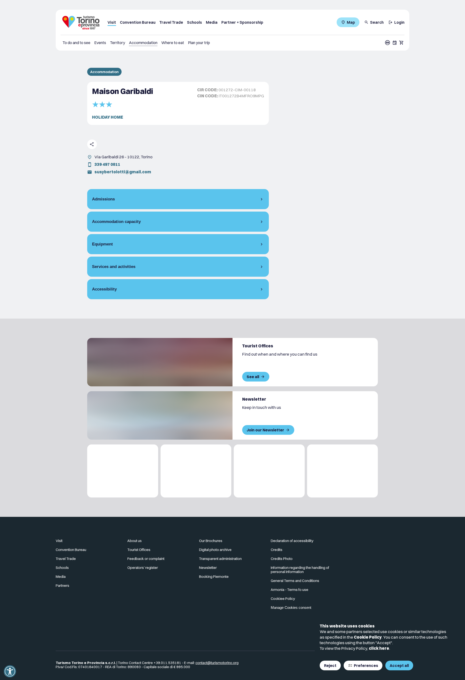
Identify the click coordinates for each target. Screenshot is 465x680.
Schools (194, 22)
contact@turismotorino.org (217, 662)
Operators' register (142, 567)
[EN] (387, 43)
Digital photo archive (215, 549)
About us (134, 540)
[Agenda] (395, 43)
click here (379, 648)
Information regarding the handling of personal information (300, 569)
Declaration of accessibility (292, 540)
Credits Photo (282, 558)
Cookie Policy (368, 637)
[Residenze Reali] (269, 470)
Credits (276, 549)
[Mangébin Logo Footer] (196, 470)
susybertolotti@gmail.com (122, 171)
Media (211, 22)
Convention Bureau (137, 22)
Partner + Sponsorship (242, 22)
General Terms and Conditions (295, 580)
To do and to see (76, 42)
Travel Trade (171, 22)
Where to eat (172, 42)
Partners (62, 585)
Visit (112, 22)
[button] (10, 671)
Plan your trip (199, 42)
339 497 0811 (107, 164)
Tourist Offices (138, 549)
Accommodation (143, 42)
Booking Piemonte (214, 576)
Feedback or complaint (145, 558)
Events (100, 42)
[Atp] (122, 470)
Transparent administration (220, 558)
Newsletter (208, 567)
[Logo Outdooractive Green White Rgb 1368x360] (342, 470)
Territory (117, 42)
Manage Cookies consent (291, 607)
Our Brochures (210, 540)
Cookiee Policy (283, 598)
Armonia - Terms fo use (289, 589)
